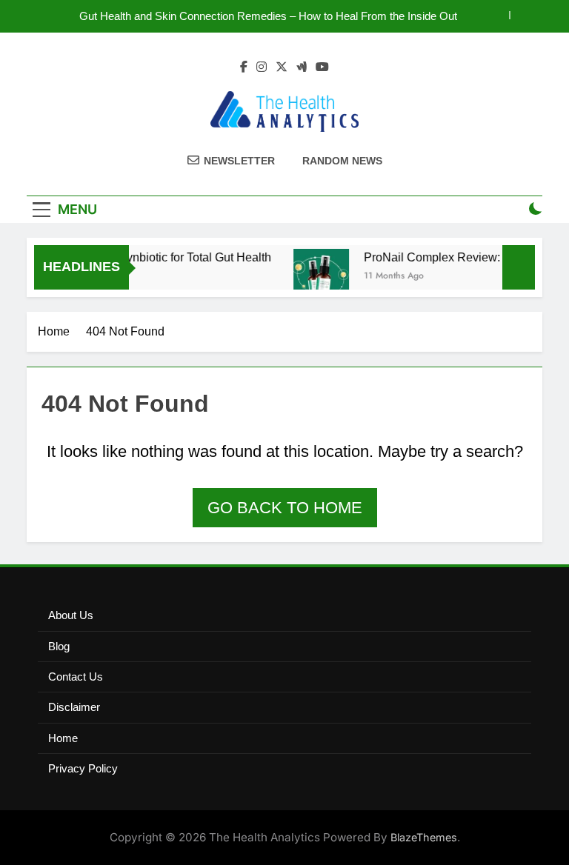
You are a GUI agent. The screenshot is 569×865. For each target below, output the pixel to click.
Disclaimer (74, 707)
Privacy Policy (83, 768)
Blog (59, 646)
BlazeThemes (423, 837)
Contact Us (75, 676)
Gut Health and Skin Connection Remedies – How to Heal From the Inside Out (268, 16)
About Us (70, 615)
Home (63, 738)
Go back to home (284, 507)
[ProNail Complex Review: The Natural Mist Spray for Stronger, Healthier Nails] (317, 276)
